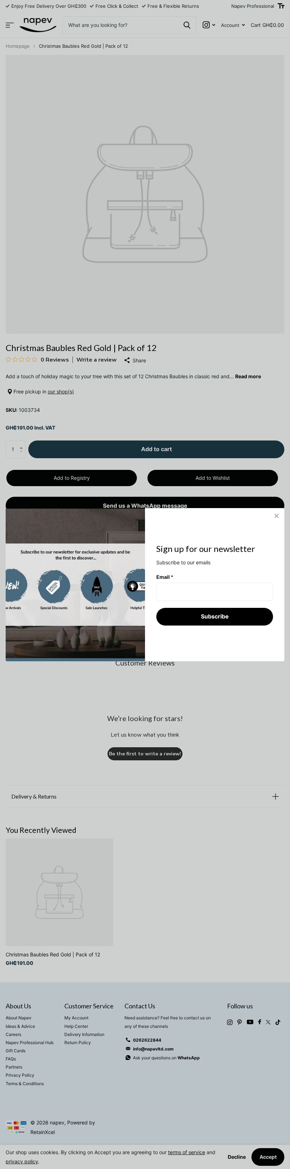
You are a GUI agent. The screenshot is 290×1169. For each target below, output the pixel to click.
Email (164, 577)
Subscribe (215, 616)
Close (276, 516)
